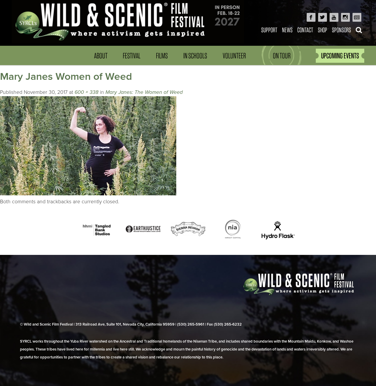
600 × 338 (86, 92)
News (287, 30)
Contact (305, 30)
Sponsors (341, 30)
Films (162, 55)
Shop (322, 30)
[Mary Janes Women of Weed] (88, 194)
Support (269, 30)
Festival (131, 55)
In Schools (195, 55)
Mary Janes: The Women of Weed (144, 92)
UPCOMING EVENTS (340, 55)
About (101, 55)
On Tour (282, 55)
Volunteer (234, 55)
